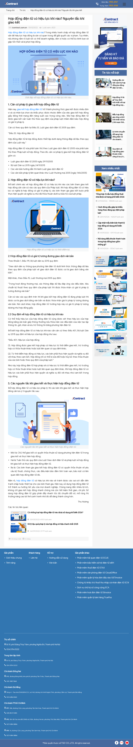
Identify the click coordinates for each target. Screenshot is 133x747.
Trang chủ (10, 10)
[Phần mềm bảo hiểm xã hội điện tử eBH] (110, 274)
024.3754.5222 (12, 649)
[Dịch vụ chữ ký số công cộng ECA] (110, 325)
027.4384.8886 (11, 724)
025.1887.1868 (11, 681)
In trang (28, 539)
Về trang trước (16, 539)
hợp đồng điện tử (25, 480)
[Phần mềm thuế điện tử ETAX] (110, 286)
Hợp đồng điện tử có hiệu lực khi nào (26, 32)
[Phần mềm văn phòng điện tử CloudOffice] (110, 299)
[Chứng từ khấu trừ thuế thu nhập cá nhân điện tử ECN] (110, 312)
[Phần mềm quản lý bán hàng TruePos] (110, 350)
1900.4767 (113, 2)
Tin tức (23, 10)
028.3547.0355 (11, 713)
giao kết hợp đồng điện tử (29, 109)
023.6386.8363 (11, 697)
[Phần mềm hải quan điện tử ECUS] (110, 261)
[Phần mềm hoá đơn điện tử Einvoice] (110, 338)
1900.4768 (113, 6)
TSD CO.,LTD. (68, 743)
